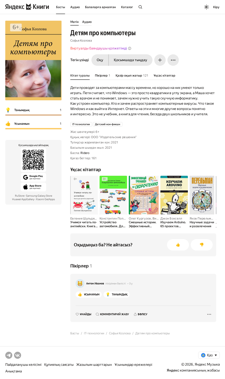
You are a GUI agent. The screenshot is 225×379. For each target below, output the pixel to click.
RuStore (19, 195)
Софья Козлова (81, 40)
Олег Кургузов (140, 218)
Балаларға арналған (100, 7)
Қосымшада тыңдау (130, 60)
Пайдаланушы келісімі (23, 365)
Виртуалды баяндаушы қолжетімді (98, 48)
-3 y (130, 283)
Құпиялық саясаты (59, 365)
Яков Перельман (202, 218)
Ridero (85, 153)
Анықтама (13, 371)
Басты (60, 7)
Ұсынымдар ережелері (133, 365)
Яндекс (173, 370)
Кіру (216, 7)
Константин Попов (113, 218)
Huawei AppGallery (23, 199)
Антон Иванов (95, 283)
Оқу (100, 60)
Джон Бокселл (171, 218)
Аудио (75, 7)
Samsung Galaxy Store (39, 195)
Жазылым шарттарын (94, 365)
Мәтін (74, 22)
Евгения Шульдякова (85, 218)
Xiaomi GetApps (45, 199)
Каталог (127, 7)
